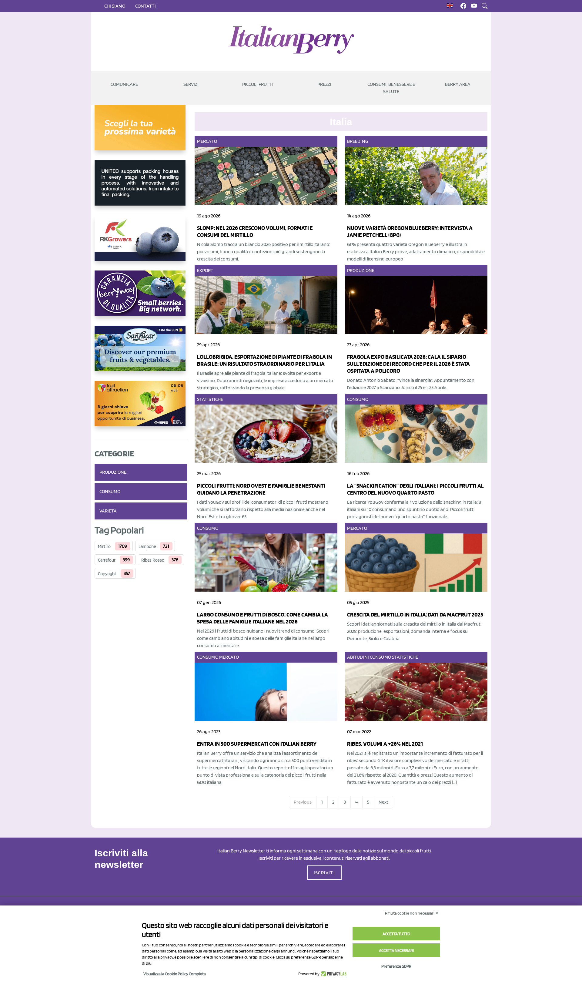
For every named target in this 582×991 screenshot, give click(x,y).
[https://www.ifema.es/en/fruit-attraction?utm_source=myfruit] (141, 408)
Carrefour (106, 560)
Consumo (109, 491)
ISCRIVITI (324, 872)
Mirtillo (104, 546)
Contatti (145, 6)
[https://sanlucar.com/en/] (141, 353)
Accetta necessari (396, 950)
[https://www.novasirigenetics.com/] (141, 132)
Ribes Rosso (152, 560)
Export (205, 270)
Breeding (357, 141)
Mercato (207, 141)
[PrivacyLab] (332, 974)
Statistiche (210, 399)
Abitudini (358, 657)
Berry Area (457, 84)
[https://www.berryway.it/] (141, 298)
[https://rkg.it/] (141, 242)
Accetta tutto (396, 933)
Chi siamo (114, 6)
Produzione (112, 472)
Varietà (108, 511)
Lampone (147, 546)
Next (383, 802)
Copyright (107, 573)
